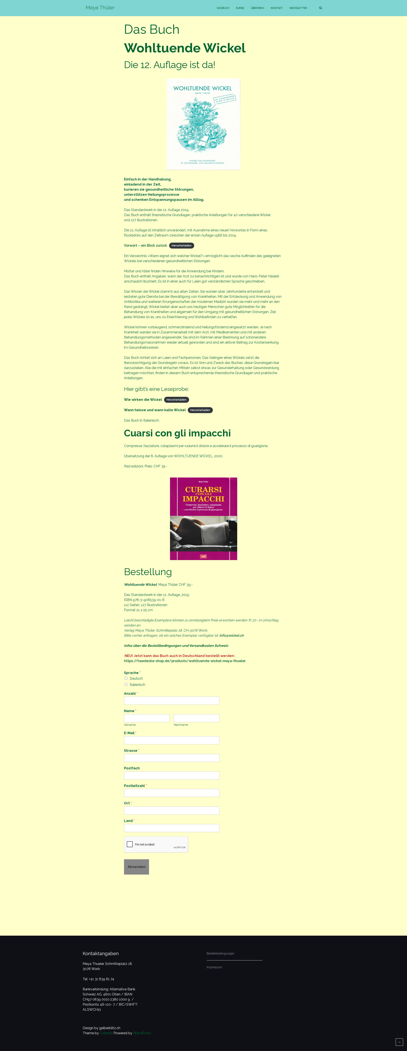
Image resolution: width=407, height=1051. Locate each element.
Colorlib (106, 1033)
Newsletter (298, 8)
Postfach (132, 768)
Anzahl (131, 694)
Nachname (181, 724)
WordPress (142, 1033)
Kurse (240, 8)
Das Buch (223, 8)
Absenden (136, 867)
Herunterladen (181, 245)
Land (129, 821)
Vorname (130, 724)
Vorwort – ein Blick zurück (145, 245)
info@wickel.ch (231, 635)
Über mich (257, 8)
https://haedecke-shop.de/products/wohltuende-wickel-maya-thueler (185, 661)
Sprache (132, 673)
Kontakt (277, 8)
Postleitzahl (135, 786)
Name (130, 711)
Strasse (131, 751)
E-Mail (130, 733)
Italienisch (137, 685)
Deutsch (136, 678)
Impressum (214, 967)
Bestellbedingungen (220, 953)
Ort (128, 803)
